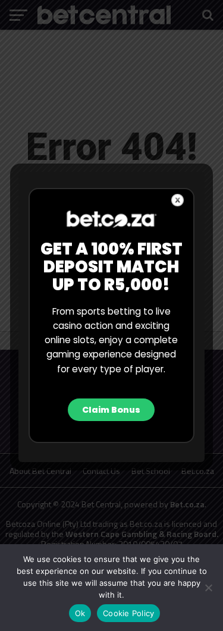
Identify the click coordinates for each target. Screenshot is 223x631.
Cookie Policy (128, 613)
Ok (80, 613)
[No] (208, 588)
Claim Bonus (111, 410)
